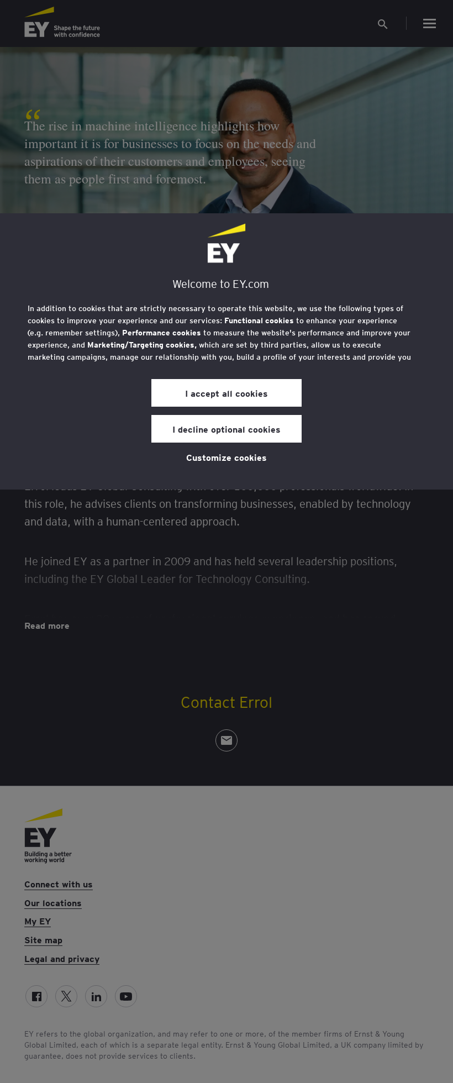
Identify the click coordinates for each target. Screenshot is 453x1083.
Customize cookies (226, 457)
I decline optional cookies (226, 429)
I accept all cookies (226, 393)
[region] (226, 351)
